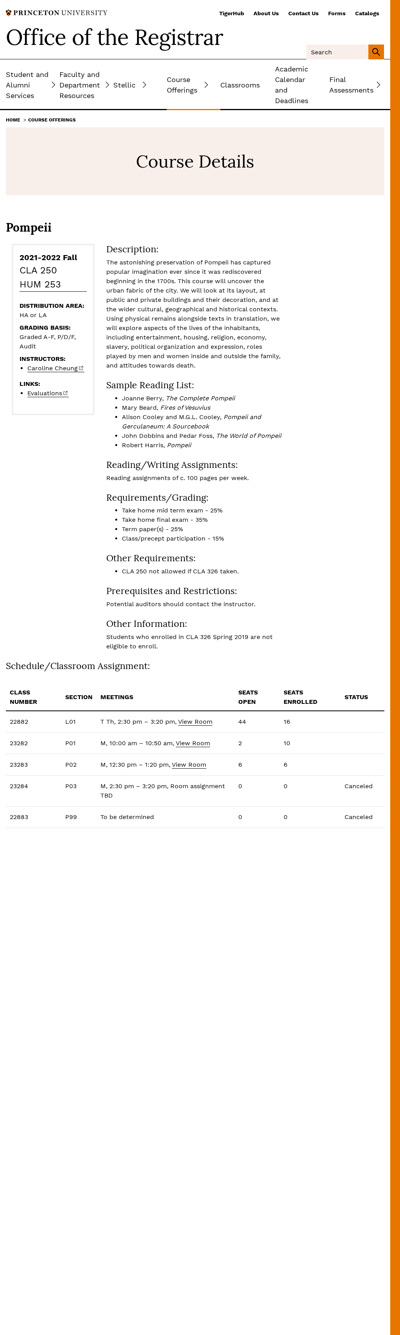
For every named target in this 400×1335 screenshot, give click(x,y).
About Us (266, 13)
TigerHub (231, 13)
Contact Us (303, 13)
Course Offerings (52, 120)
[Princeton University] (56, 12)
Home (13, 120)
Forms (337, 13)
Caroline (52, 368)
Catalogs (367, 13)
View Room (195, 721)
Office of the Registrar (114, 37)
